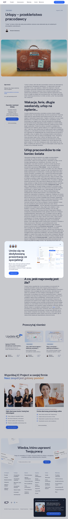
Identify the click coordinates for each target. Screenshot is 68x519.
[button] (12, 2)
